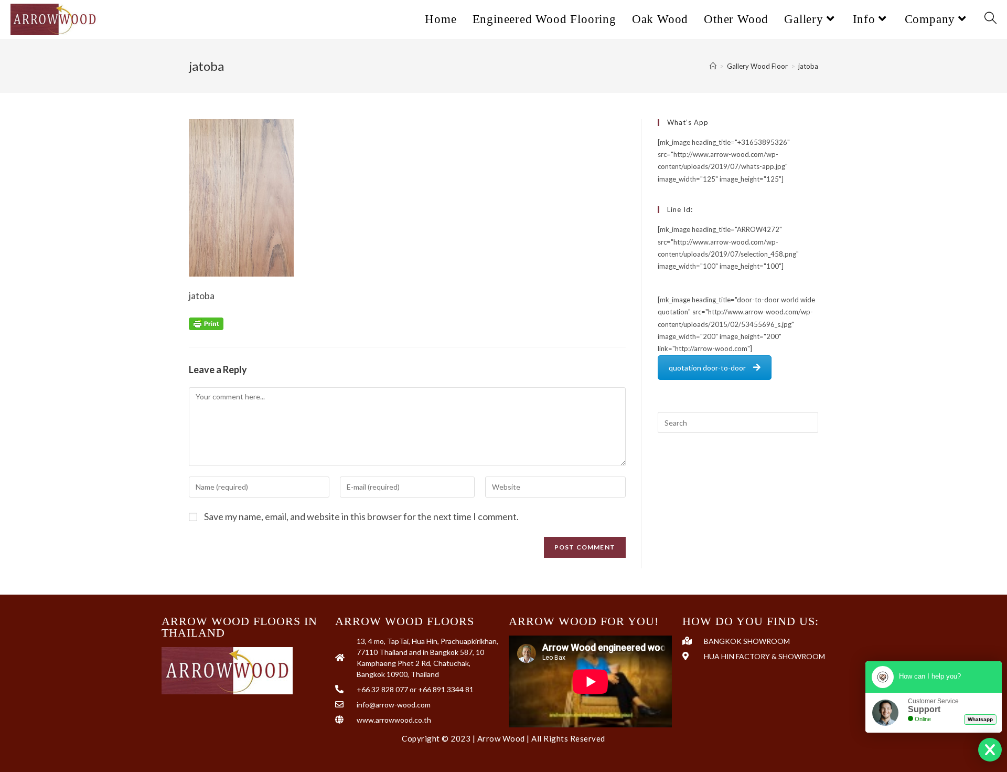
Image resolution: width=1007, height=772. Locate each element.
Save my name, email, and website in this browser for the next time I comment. (361, 516)
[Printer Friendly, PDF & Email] (206, 323)
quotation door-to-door (707, 367)
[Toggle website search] (990, 19)
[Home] (713, 66)
